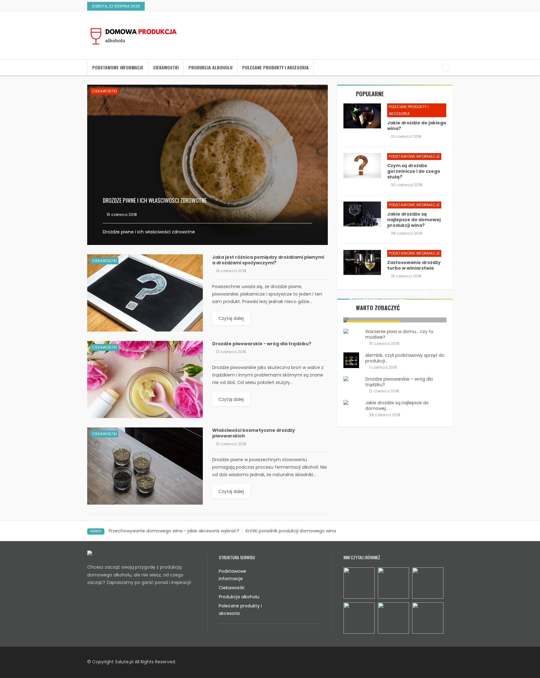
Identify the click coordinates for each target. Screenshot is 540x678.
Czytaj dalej (231, 318)
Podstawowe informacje (117, 67)
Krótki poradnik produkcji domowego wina (291, 531)
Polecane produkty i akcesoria (275, 67)
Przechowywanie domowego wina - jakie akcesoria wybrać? (174, 531)
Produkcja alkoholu (210, 67)
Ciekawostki (166, 67)
